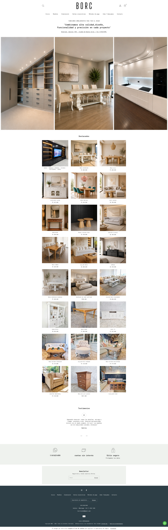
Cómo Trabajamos (108, 14)
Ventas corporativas (79, 14)
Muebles (55, 14)
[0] (124, 6)
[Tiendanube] (84, 521)
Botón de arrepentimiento (116, 523)
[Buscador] (43, 6)
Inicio (48, 14)
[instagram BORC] (81, 490)
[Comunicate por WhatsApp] (165, 523)
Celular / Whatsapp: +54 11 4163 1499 (84, 508)
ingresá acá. (104, 523)
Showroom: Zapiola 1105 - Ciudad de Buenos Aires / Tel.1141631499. (84, 32)
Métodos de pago (94, 14)
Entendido (113, 528)
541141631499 (84, 505)
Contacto (120, 14)
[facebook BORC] (86, 490)
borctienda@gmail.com (84, 511)
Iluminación (65, 14)
